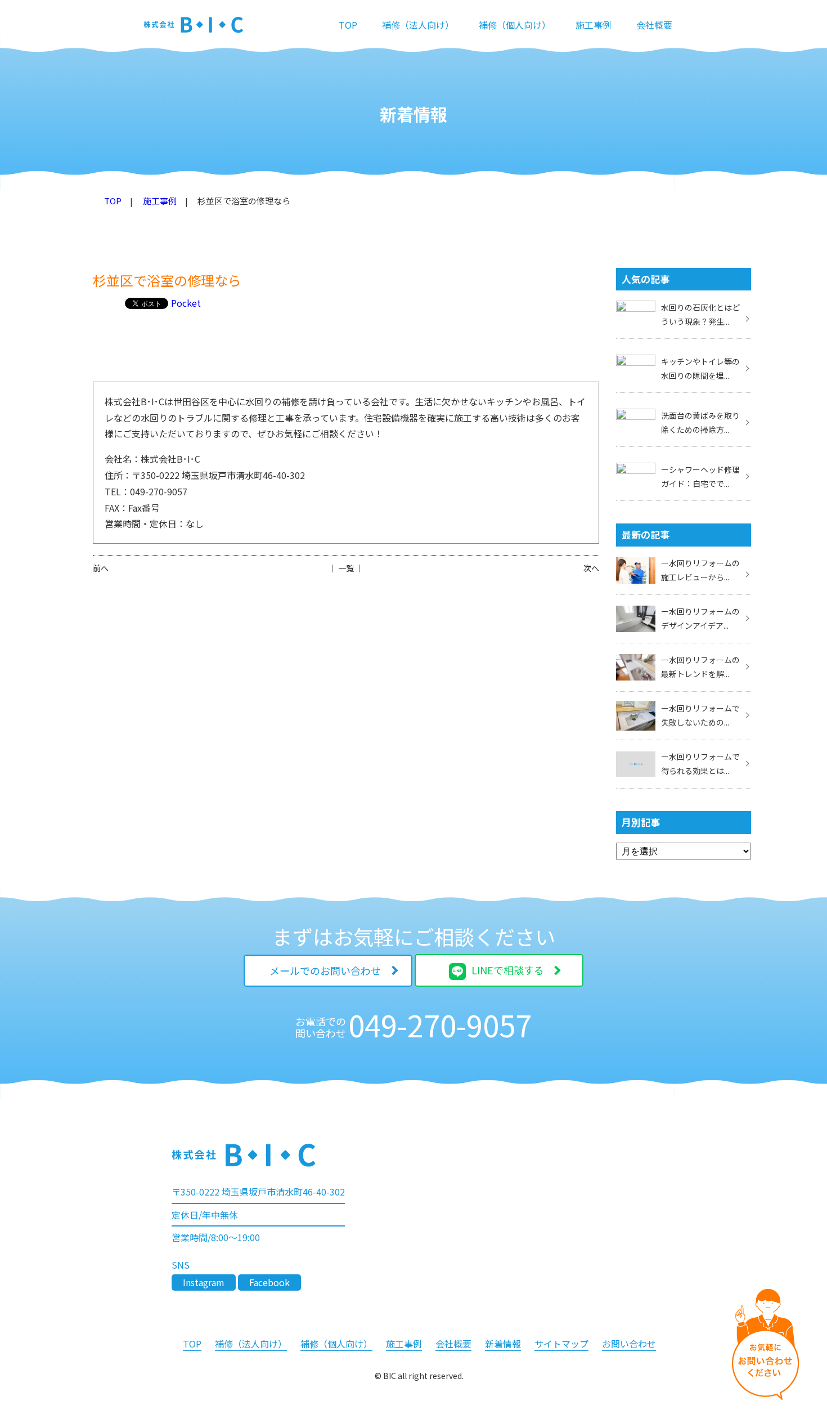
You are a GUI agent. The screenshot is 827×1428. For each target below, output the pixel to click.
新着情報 (503, 1343)
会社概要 (654, 25)
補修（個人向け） (515, 25)
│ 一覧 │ (346, 568)
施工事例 (594, 25)
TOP (348, 25)
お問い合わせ (629, 1343)
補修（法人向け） (418, 25)
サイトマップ (561, 1343)
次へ (591, 568)
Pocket (186, 303)
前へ (101, 568)
